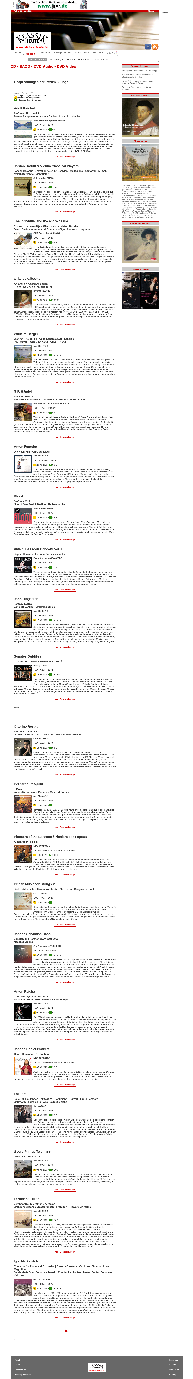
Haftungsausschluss (24, 1375)
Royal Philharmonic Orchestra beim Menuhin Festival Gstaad (137, 82)
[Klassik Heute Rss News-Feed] (155, 49)
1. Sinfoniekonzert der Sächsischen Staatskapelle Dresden (137, 76)
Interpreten (82, 52)
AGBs (17, 1365)
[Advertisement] (49, 714)
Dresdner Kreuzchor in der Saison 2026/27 (136, 88)
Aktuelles (45, 52)
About (17, 1360)
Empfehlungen (56, 59)
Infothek (98, 52)
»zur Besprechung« (65, 156)
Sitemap (151, 11)
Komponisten (62, 52)
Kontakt (172, 1365)
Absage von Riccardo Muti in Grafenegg (139, 71)
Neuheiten (83, 59)
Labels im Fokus (101, 59)
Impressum (174, 1360)
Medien (30, 54)
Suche (111, 53)
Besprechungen (37, 59)
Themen (71, 59)
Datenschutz (20, 1370)
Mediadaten (174, 1370)
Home (18, 52)
